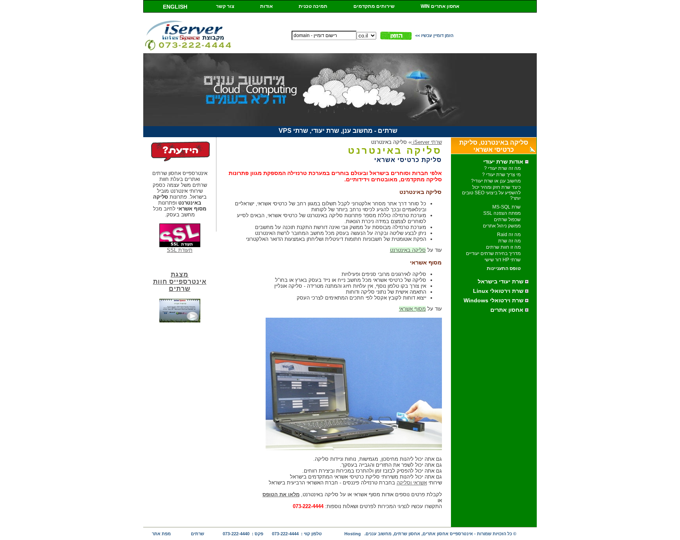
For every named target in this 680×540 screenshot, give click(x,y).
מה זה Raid (509, 234)
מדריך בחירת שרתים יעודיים (493, 253)
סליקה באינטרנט (408, 250)
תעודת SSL (179, 250)
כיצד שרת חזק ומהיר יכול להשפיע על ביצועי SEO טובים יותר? (491, 192)
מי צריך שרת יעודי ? (501, 174)
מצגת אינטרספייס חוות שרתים (180, 281)
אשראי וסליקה (412, 483)
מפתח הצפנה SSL (502, 213)
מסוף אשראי (412, 309)
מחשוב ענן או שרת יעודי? (496, 181)
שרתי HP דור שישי (502, 260)
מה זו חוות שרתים (503, 247)
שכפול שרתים (507, 219)
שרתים (197, 533)
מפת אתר (161, 533)
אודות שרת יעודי (504, 161)
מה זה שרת (509, 241)
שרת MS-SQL (506, 207)
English (175, 7)
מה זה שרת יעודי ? (502, 168)
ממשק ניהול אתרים (502, 226)
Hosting (352, 533)
